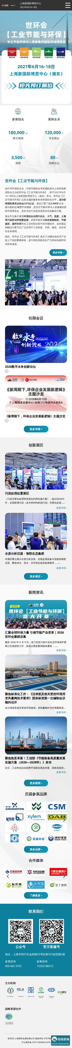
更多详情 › (15, 54)
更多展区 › (36, 576)
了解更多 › (36, 895)
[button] (63, 820)
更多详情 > (36, 429)
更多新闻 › (36, 783)
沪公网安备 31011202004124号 (36, 1042)
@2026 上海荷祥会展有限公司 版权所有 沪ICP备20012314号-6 (36, 1038)
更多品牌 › (36, 849)
